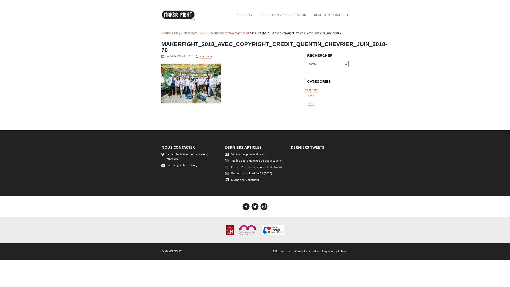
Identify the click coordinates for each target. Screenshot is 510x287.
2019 (311, 103)
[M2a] (248, 230)
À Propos (244, 15)
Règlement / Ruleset (331, 15)
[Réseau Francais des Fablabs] (273, 230)
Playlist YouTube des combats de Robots (257, 167)
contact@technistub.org (182, 165)
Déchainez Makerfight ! (245, 180)
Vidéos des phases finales (248, 154)
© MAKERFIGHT (171, 251)
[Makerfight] (178, 15)
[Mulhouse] (230, 230)
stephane (206, 56)
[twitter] (255, 206)
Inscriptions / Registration (283, 15)
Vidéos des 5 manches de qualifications (256, 161)
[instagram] (264, 206)
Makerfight (311, 90)
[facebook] (246, 206)
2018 (311, 96)
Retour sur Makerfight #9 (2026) (251, 173)
